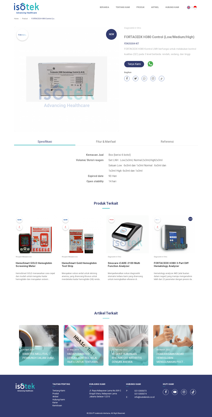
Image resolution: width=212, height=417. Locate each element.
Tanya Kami (134, 64)
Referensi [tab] (167, 141)
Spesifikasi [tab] (45, 141)
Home (16, 19)
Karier (55, 402)
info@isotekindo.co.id (144, 397)
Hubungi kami (172, 7)
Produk (140, 7)
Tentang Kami (123, 7)
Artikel (155, 7)
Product (25, 19)
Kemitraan (57, 405)
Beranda (104, 7)
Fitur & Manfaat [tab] (106, 141)
